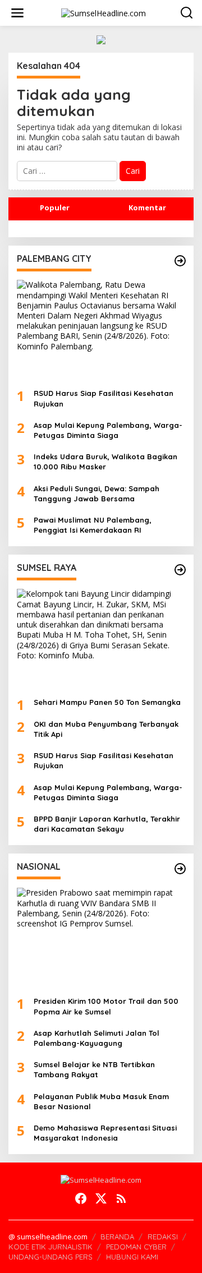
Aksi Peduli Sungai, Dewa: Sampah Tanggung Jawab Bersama (96, 493)
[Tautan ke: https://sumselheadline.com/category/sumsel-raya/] (180, 569)
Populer (55, 207)
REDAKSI (163, 1236)
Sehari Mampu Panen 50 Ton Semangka (107, 702)
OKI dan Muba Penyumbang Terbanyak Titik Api (106, 729)
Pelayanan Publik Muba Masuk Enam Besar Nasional (101, 1101)
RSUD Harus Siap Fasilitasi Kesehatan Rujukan (103, 398)
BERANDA (117, 1236)
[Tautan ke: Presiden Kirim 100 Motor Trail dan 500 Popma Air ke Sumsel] (101, 938)
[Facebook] (81, 1198)
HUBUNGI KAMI (132, 1256)
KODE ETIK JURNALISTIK (50, 1246)
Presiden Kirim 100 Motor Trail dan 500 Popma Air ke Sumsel (106, 1006)
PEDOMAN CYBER (136, 1246)
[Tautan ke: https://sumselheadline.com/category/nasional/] (180, 868)
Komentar (147, 207)
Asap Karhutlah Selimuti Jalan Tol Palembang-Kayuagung (96, 1038)
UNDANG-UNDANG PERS (50, 1256)
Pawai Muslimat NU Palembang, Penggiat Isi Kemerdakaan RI (93, 524)
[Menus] (17, 13)
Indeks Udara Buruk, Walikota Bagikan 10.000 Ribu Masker (105, 461)
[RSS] (121, 1198)
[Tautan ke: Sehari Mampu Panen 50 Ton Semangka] (101, 639)
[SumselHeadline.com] (103, 12)
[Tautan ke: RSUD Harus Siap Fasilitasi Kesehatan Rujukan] (101, 330)
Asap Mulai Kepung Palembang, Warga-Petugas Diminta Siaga (108, 430)
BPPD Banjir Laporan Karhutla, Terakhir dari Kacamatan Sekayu (107, 823)
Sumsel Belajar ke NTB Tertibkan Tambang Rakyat (94, 1069)
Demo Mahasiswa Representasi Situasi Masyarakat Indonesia (105, 1132)
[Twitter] (101, 1198)
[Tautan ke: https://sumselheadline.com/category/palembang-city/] (180, 260)
